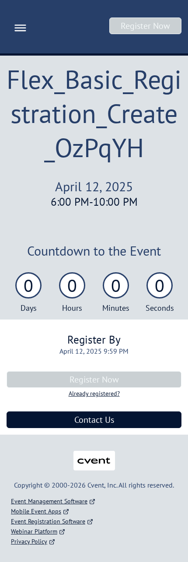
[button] (18, 27)
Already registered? (94, 393)
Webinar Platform (34, 531)
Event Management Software (49, 501)
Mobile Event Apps (36, 511)
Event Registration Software (48, 521)
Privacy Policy (29, 541)
